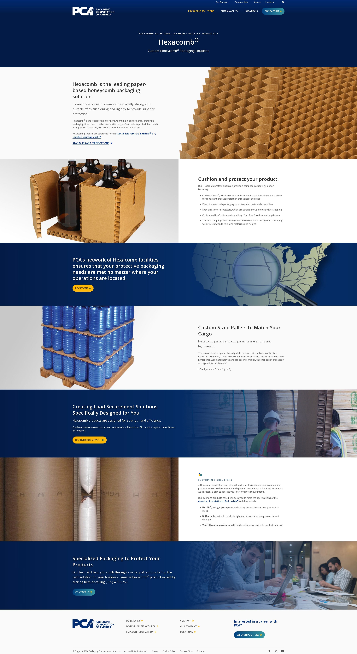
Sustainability (229, 11)
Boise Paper (133, 620)
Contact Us (272, 11)
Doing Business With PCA (140, 626)
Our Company (222, 2)
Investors (269, 2)
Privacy (155, 651)
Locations (251, 11)
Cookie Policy (169, 651)
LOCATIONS (81, 288)
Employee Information (140, 632)
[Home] (93, 11)
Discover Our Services (88, 440)
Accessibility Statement (135, 651)
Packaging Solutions (201, 11)
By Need (179, 33)
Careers (257, 2)
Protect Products (202, 33)
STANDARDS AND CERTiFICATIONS (91, 143)
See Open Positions (248, 634)
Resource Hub (241, 2)
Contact (185, 620)
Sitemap (201, 651)
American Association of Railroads (218, 501)
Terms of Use (186, 651)
